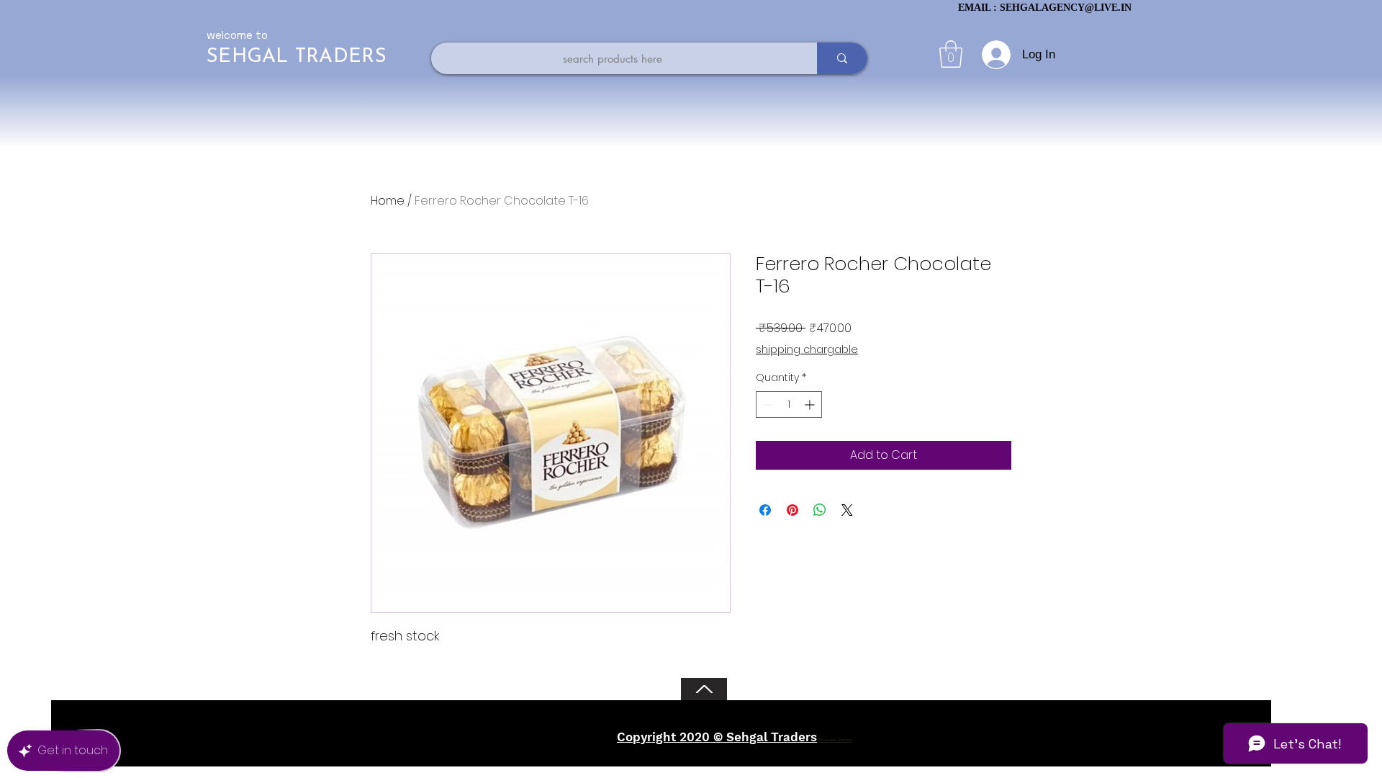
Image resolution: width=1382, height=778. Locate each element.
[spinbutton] (789, 404)
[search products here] (842, 58)
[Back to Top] (704, 689)
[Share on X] (847, 510)
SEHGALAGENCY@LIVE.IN (1066, 7)
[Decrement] (767, 404)
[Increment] (811, 404)
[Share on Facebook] (765, 510)
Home (388, 200)
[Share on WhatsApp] (819, 510)
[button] (950, 54)
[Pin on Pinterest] (792, 510)
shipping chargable (807, 350)
